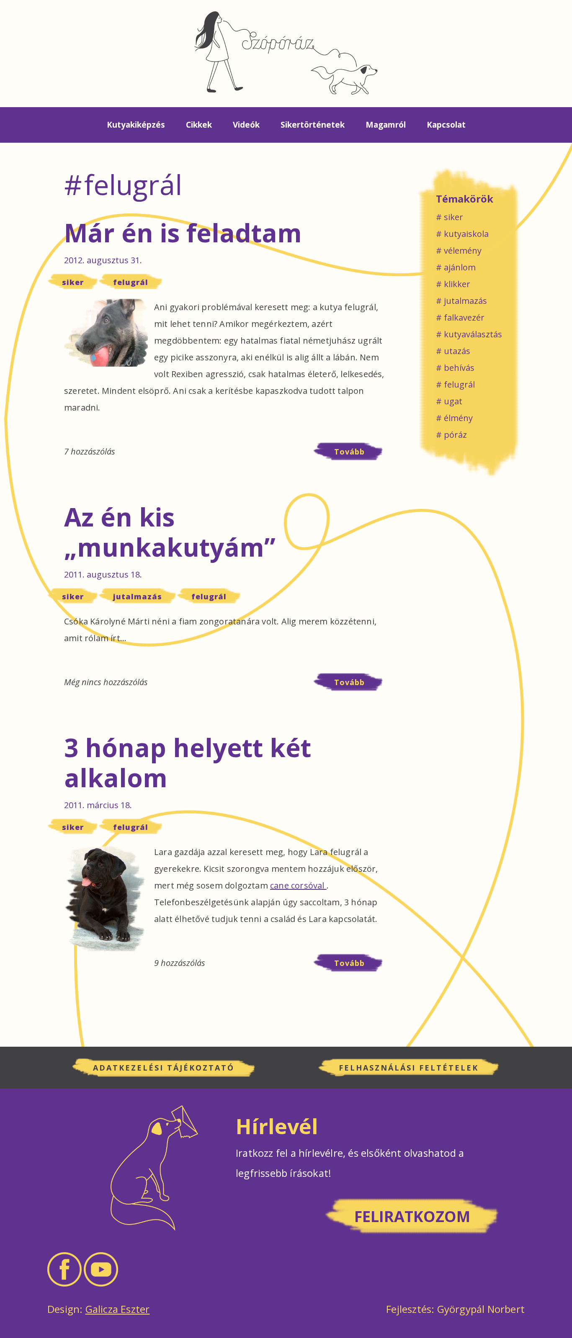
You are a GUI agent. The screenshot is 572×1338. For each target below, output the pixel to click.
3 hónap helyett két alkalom (187, 762)
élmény (458, 418)
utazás (457, 351)
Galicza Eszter (117, 1309)
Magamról (386, 124)
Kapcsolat (446, 124)
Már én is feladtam (183, 233)
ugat (453, 401)
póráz (455, 434)
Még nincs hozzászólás (106, 682)
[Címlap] (286, 51)
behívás (459, 367)
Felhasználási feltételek (409, 1068)
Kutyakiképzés (136, 124)
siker (73, 282)
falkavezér (464, 317)
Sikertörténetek (313, 124)
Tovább (360, 454)
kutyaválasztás (473, 334)
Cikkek (199, 124)
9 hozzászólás (179, 962)
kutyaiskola (466, 233)
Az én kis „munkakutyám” (170, 532)
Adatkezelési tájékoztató (163, 1068)
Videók (246, 124)
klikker (457, 284)
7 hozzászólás (89, 451)
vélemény (463, 250)
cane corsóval (298, 885)
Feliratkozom (412, 1216)
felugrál (130, 282)
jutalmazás (137, 596)
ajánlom (460, 267)
